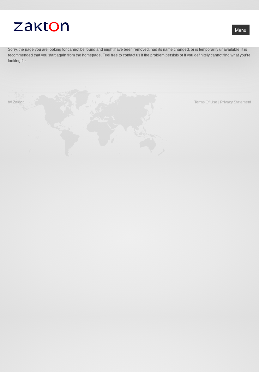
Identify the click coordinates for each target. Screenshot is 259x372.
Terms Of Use (205, 102)
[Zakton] (41, 25)
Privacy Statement (235, 102)
